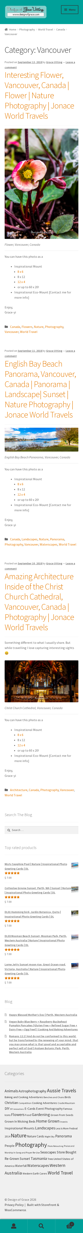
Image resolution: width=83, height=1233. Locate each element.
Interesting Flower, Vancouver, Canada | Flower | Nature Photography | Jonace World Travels (39, 95)
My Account (14, 1226)
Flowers (27, 327)
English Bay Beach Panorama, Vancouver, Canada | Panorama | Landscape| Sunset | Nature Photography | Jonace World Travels (40, 389)
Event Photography (49, 1109)
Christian (11, 1102)
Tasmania (39, 1158)
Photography (27, 29)
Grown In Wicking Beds (20, 1121)
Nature (39, 327)
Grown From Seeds (62, 1115)
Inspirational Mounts (19, 1128)
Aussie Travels (61, 1090)
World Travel (45, 29)
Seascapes (48, 1152)
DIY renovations (17, 1109)
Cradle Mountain (66, 1103)
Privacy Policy (14, 1205)
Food (28, 1115)
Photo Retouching (55, 1146)
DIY (7, 1108)
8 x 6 (20, 272)
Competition (25, 1103)
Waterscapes (48, 544)
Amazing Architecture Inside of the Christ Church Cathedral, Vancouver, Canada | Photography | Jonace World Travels (39, 601)
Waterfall (21, 1166)
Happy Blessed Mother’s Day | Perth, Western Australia (43, 1015)
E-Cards (30, 1109)
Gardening (41, 1114)
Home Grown (48, 1121)
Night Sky (50, 1136)
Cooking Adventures (44, 1103)
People (10, 1146)
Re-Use (36, 1152)
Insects (63, 1121)
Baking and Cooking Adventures (24, 1097)
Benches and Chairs (54, 1097)
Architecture (18, 790)
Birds (68, 1097)
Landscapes (29, 539)
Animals (11, 1090)
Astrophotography (32, 1091)
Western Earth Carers (35, 1173)
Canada (60, 29)
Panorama (57, 539)
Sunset (25, 1158)
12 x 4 (21, 282)
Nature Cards (35, 1136)
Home (12, 29)
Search (41, 1226)
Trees (50, 1158)
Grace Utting (54, 62)
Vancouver (12, 332)
